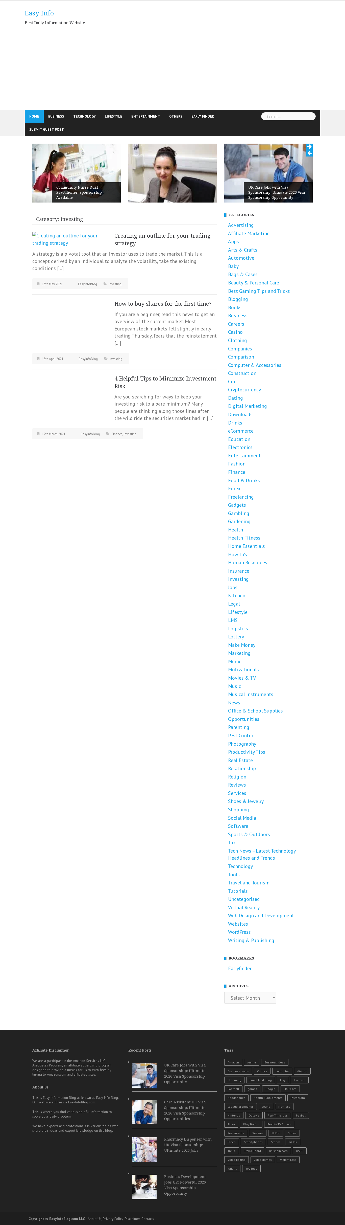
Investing (115, 325)
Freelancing (241, 538)
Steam (275, 1183)
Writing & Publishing (251, 981)
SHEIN (276, 1174)
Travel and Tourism (248, 924)
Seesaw (257, 1174)
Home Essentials (246, 587)
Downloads (240, 456)
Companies (240, 390)
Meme (234, 702)
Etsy (283, 1121)
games (252, 1130)
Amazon (233, 1104)
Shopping (238, 851)
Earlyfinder (240, 1009)
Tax (232, 884)
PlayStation (251, 1166)
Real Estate (240, 801)
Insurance (238, 612)
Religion (237, 818)
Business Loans (238, 1113)
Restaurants (236, 1174)
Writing (232, 1210)
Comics (262, 1113)
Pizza (231, 1166)
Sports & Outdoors (249, 875)
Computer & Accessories (254, 406)
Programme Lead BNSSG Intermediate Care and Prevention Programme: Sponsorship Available (77, 231)
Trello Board (252, 1192)
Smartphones (253, 1183)
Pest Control (241, 777)
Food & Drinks (244, 521)
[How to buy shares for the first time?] (70, 366)
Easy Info (39, 13)
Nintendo (234, 1157)
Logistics (238, 669)
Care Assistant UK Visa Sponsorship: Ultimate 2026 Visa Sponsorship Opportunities (276, 192)
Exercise (299, 1121)
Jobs (232, 628)
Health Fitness (244, 579)
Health (235, 571)
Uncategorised (244, 940)
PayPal (301, 1157)
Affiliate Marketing (249, 274)
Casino (235, 373)
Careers (236, 365)
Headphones (236, 1139)
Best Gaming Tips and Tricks (259, 332)
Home (34, 116)
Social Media (242, 859)
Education (239, 480)
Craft (233, 422)
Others (175, 116)
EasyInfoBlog (87, 325)
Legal (234, 645)
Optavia (254, 1157)
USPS (299, 1192)
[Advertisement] (172, 71)
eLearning (234, 1121)
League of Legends (241, 1148)
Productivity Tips (246, 793)
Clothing (237, 381)
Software (238, 867)
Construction (242, 414)
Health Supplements (268, 1139)
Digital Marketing (247, 447)
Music (234, 727)
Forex (234, 530)
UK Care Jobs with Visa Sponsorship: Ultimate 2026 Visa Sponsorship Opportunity (180, 192)
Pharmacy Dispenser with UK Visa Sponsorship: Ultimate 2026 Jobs (188, 1186)
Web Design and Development (261, 957)
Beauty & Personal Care (253, 324)
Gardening (239, 563)
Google (270, 1130)
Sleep (232, 1183)
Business (56, 116)
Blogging (238, 340)
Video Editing (236, 1201)
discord (302, 1113)
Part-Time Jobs (278, 1157)
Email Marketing (261, 1121)
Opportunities (243, 760)
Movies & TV (242, 719)
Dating (235, 439)
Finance (117, 475)
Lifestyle (113, 116)
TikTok (292, 1183)
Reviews (237, 826)
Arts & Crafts (242, 291)
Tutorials (238, 932)
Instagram (298, 1139)
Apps (233, 283)
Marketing (239, 694)
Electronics (240, 488)
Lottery (236, 678)
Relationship (242, 810)
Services (237, 834)
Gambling (238, 554)
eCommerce (241, 472)
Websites (238, 965)
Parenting (238, 768)
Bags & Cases (243, 316)
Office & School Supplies (255, 752)
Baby (233, 307)
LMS (233, 661)
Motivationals (243, 711)
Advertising (241, 266)
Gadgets (237, 546)
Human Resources (247, 604)
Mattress (284, 1148)
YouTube (251, 1210)
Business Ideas (274, 1104)
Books (234, 348)
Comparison (241, 398)
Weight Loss (288, 1201)
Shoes (292, 1174)
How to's (237, 595)
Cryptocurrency (244, 431)
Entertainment (145, 116)
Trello (232, 1192)
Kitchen (236, 637)
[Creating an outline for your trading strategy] (70, 280)
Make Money (241, 686)
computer (282, 1113)
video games (263, 1201)
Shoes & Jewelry (246, 842)
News (234, 744)
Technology (84, 116)
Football (233, 1130)
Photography (242, 785)
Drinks (235, 464)
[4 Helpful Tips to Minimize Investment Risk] (70, 441)
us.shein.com (278, 1192)
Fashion (236, 505)
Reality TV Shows (279, 1166)
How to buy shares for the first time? (162, 345)
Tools (234, 915)
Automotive (241, 299)
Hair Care (290, 1130)
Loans (266, 1148)
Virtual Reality (244, 948)
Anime (251, 1104)
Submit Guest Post (46, 129)
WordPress (239, 973)
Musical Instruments (250, 735)
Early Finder (202, 116)
